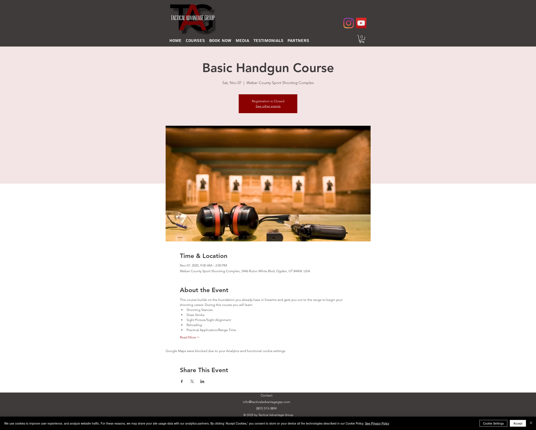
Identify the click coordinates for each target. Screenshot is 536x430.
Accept (517, 423)
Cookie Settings (493, 423)
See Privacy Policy (377, 423)
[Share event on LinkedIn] (202, 381)
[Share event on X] (192, 381)
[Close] (530, 423)
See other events (268, 106)
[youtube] (361, 23)
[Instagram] (348, 23)
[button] (195, 40)
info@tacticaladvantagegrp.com (266, 402)
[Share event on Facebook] (182, 381)
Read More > (189, 337)
